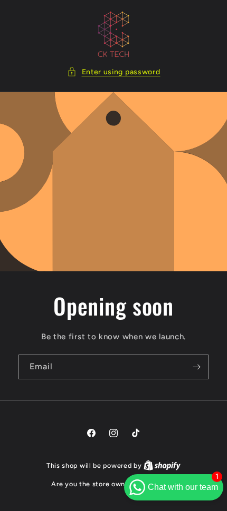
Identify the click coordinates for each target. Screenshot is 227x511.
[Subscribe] (196, 367)
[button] (113, 71)
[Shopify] (162, 465)
